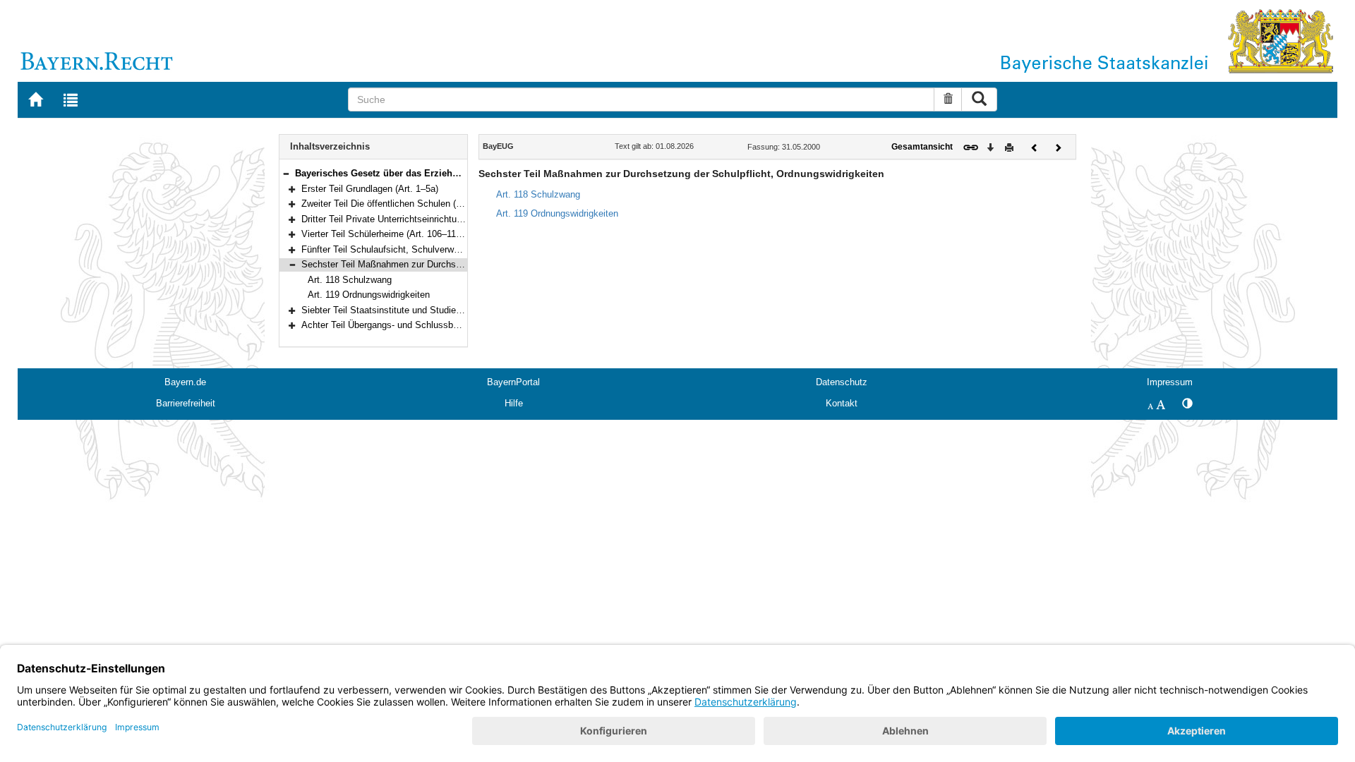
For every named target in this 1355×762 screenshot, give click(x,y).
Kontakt (841, 403)
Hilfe (514, 403)
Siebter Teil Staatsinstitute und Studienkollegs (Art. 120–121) (425, 310)
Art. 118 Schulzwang (350, 279)
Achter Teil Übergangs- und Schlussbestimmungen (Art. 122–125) (435, 325)
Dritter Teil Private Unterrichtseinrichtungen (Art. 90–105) (416, 219)
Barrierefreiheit (185, 403)
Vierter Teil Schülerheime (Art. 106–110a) (385, 234)
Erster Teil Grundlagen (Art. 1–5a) (369, 188)
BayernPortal (513, 382)
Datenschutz (841, 382)
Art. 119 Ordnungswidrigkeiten (369, 294)
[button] (285, 173)
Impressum (1170, 382)
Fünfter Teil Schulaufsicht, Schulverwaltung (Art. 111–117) (419, 249)
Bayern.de (185, 382)
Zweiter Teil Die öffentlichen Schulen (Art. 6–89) (398, 203)
